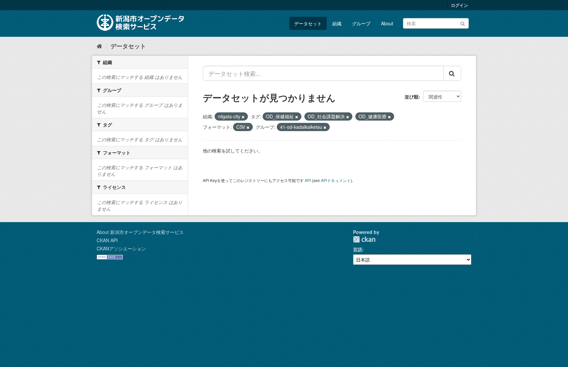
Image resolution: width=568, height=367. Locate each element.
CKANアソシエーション (121, 248)
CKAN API (107, 240)
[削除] (243, 116)
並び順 (411, 96)
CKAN (364, 239)
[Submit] (462, 23)
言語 (357, 249)
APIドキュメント (336, 180)
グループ (361, 23)
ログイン (459, 5)
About (387, 23)
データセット (308, 23)
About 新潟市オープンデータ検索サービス (140, 232)
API (308, 180)
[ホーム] (99, 45)
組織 (337, 23)
